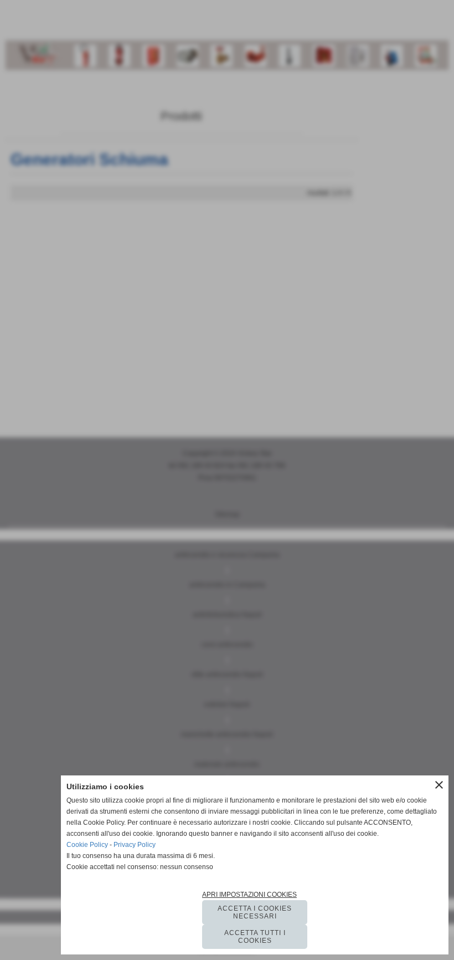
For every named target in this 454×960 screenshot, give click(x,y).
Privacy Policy (135, 845)
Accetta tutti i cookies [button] (255, 936)
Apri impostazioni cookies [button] (249, 894)
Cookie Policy (87, 845)
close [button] (439, 785)
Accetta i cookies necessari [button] (255, 912)
